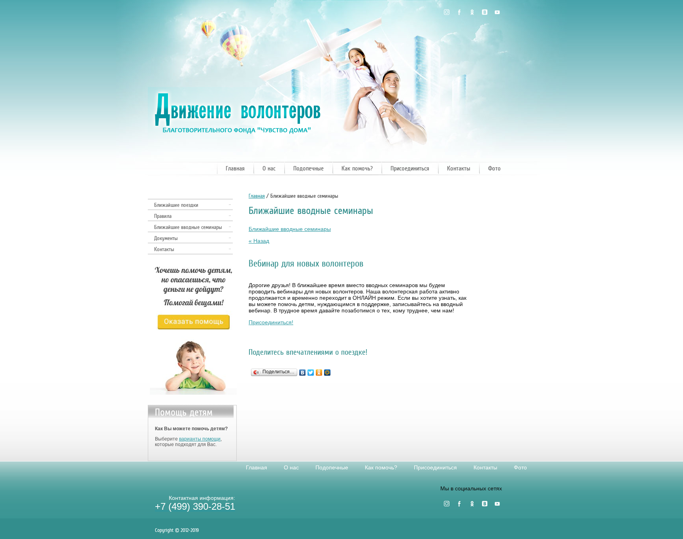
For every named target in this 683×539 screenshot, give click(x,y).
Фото (494, 168)
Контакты (458, 168)
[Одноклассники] (472, 12)
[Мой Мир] (327, 372)
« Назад (259, 241)
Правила (163, 216)
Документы (166, 238)
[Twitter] (311, 372)
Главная (235, 168)
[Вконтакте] (484, 12)
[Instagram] (446, 12)
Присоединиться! (271, 322)
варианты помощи (200, 439)
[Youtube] (497, 12)
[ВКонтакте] (302, 372)
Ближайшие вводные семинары (188, 227)
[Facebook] (459, 12)
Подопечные (308, 168)
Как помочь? (357, 168)
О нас (268, 168)
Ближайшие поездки (176, 205)
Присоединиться (410, 168)
